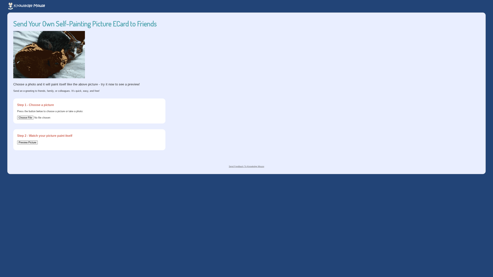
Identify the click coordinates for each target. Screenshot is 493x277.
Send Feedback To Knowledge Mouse (246, 166)
